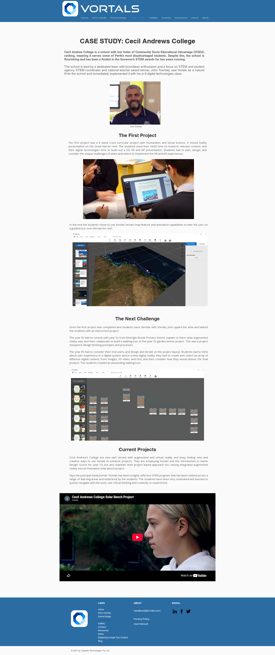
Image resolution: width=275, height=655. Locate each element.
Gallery (101, 623)
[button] (137, 405)
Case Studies (104, 620)
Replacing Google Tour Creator (113, 637)
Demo (101, 634)
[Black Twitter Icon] (188, 611)
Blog (100, 641)
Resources (103, 630)
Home (101, 609)
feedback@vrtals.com (147, 610)
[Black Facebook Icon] (181, 611)
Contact (102, 627)
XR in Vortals (104, 613)
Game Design (104, 616)
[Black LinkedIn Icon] (175, 611)
